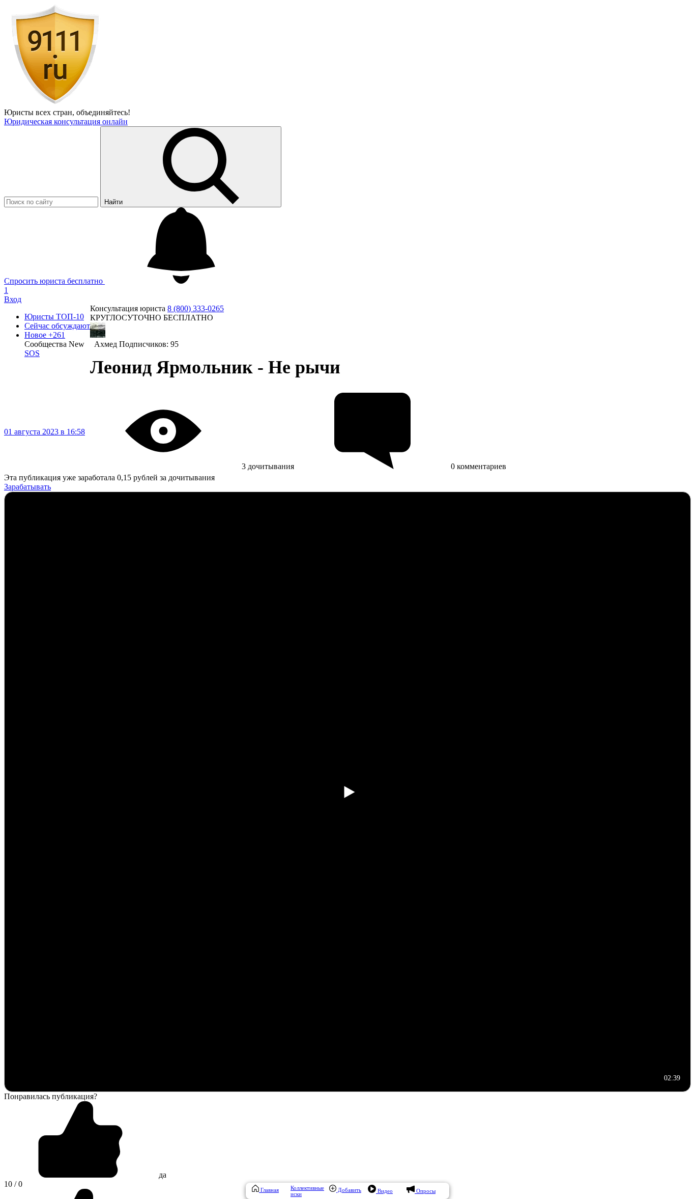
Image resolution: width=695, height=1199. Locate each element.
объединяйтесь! (103, 112)
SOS (32, 353)
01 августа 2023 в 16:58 (44, 431)
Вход (12, 299)
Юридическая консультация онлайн (66, 121)
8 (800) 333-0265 (195, 308)
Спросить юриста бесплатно (54, 281)
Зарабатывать (27, 486)
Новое (44, 335)
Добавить (348, 1190)
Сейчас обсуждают (57, 325)
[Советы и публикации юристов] (55, 103)
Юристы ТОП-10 (54, 316)
